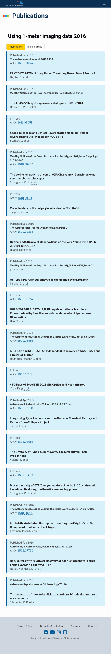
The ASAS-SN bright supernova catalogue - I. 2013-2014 (46, 103)
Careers (75, 626)
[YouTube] (52, 632)
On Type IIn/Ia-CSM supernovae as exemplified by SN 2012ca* (49, 279)
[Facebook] (46, 632)
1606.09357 (25, 299)
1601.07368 (25, 408)
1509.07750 (25, 550)
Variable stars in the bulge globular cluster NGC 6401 (44, 208)
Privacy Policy (24, 626)
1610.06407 (25, 164)
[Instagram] (59, 632)
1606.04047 (25, 63)
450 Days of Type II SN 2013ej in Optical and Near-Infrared (47, 384)
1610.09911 (25, 197)
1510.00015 (25, 512)
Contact (92, 626)
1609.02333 (25, 231)
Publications (16, 46)
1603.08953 (26, 441)
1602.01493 (25, 475)
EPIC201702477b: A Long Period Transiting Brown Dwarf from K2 (52, 73)
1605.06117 (25, 374)
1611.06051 (25, 122)
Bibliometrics (34, 46)
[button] (104, 4)
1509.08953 (26, 340)
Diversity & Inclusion (51, 626)
